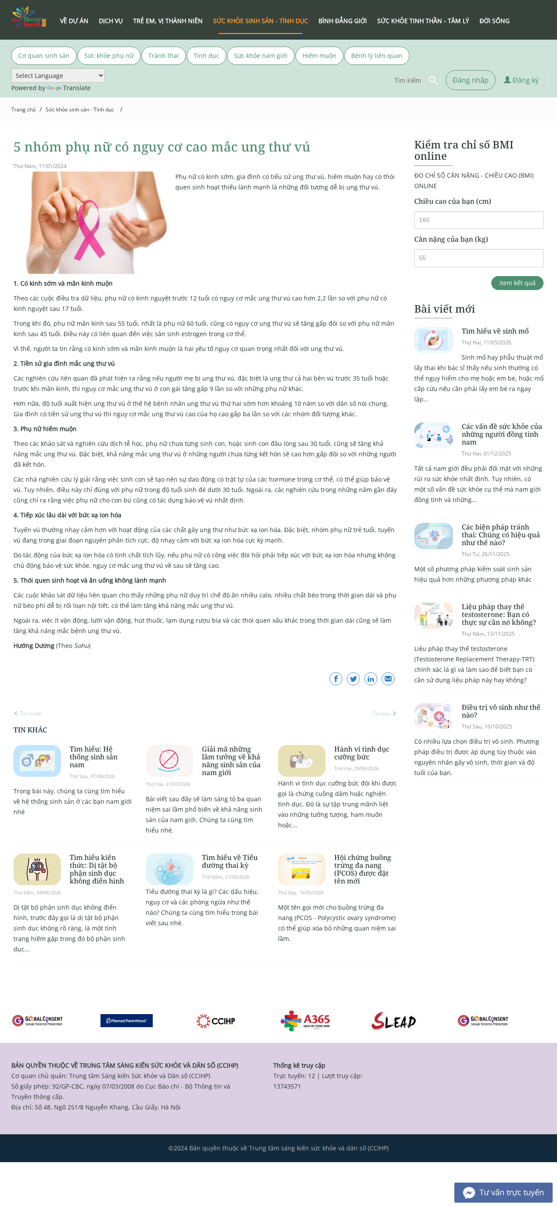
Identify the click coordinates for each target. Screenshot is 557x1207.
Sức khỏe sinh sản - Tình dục (80, 109)
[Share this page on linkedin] (370, 678)
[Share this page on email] (388, 678)
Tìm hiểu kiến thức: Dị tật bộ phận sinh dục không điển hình (97, 869)
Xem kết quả (518, 283)
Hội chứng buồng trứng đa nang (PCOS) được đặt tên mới (362, 869)
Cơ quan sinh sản (44, 55)
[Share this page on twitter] (353, 678)
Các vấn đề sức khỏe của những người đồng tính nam (502, 434)
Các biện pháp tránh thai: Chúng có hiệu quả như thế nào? (501, 534)
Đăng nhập (471, 80)
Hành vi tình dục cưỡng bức (361, 753)
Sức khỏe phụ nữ (109, 55)
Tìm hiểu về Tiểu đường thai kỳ (230, 861)
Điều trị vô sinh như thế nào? (501, 711)
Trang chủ (23, 109)
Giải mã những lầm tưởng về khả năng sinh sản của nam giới (231, 760)
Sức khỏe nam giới (261, 55)
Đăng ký (525, 80)
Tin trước (30, 713)
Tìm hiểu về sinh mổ (495, 331)
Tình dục (206, 55)
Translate (77, 88)
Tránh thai (163, 55)
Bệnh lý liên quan (377, 55)
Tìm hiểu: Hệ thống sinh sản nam (93, 756)
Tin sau (382, 713)
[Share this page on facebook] (335, 678)
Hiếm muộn (319, 55)
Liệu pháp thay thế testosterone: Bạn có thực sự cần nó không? (499, 614)
